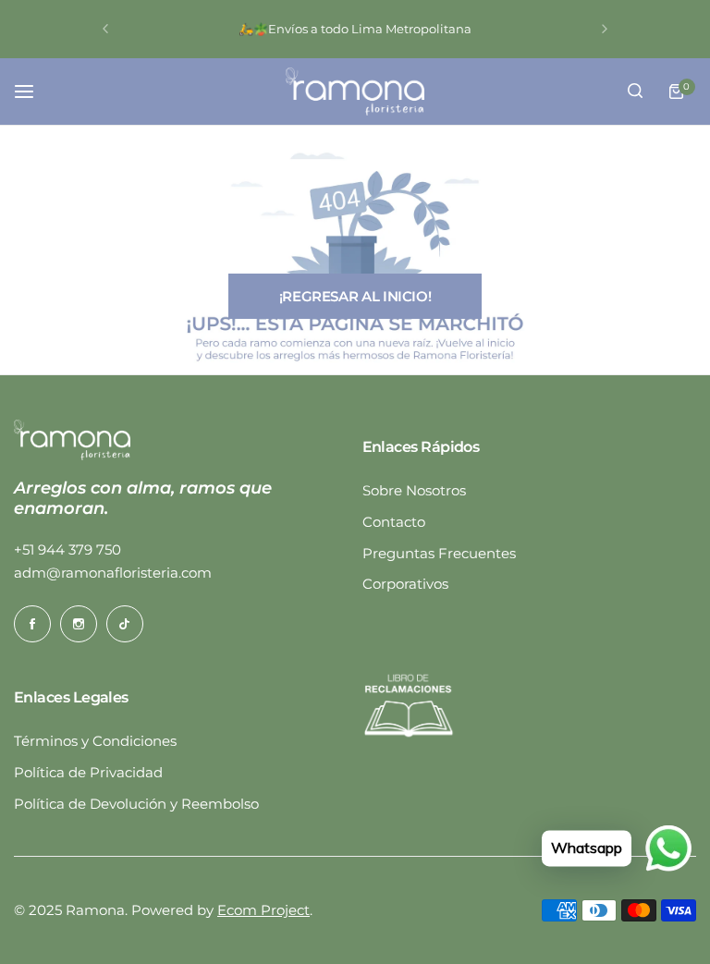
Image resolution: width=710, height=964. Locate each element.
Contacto (393, 522)
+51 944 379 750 (67, 549)
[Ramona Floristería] (355, 91)
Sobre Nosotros (414, 490)
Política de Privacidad (88, 772)
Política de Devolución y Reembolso (136, 803)
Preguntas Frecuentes (439, 553)
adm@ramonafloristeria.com (113, 572)
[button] (105, 29)
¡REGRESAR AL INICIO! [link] (355, 296)
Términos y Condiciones (95, 741)
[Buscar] (635, 91)
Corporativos (405, 583)
